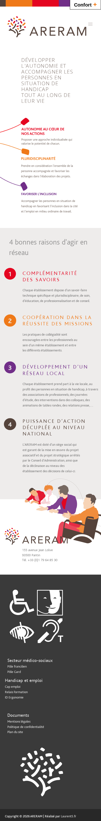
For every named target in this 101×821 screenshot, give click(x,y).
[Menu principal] (90, 24)
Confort (85, 4)
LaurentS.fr (68, 816)
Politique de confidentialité (25, 727)
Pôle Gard (14, 672)
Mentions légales (18, 721)
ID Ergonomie (14, 697)
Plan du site (15, 732)
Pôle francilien (17, 666)
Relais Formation (16, 692)
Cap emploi (12, 687)
